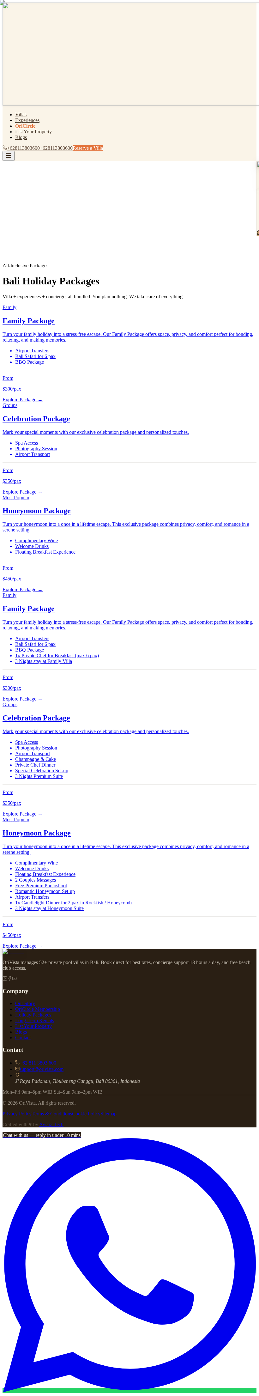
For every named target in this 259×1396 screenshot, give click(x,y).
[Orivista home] (13, 951)
